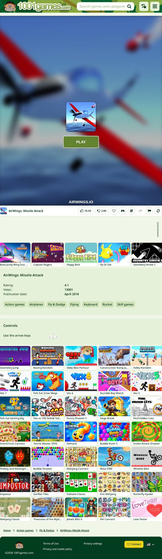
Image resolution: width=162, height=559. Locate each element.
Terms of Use (51, 543)
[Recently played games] (143, 6)
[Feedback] (149, 210)
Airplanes (36, 304)
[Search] (129, 6)
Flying (74, 304)
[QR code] (131, 210)
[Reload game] (158, 210)
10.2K (87, 210)
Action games (14, 304)
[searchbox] (105, 6)
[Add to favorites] (113, 210)
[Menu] (154, 6)
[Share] (140, 210)
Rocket (107, 304)
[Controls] (122, 210)
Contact (136, 544)
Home (7, 530)
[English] (151, 544)
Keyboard (90, 304)
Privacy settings (93, 543)
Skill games (125, 304)
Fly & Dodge (56, 304)
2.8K (102, 210)
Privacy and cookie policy (57, 549)
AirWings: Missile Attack (74, 530)
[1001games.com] (37, 6)
